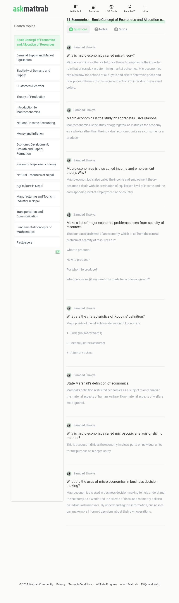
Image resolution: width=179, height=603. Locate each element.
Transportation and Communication (30, 214)
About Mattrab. (129, 584)
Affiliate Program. (106, 584)
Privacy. (61, 584)
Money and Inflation (30, 133)
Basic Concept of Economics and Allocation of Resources (36, 42)
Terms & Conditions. (81, 584)
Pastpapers (24, 242)
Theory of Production (31, 96)
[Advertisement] (116, 542)
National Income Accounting (36, 123)
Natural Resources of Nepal (35, 175)
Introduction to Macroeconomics (28, 110)
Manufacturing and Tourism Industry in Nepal (35, 199)
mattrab (30, 8)
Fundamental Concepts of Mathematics (34, 229)
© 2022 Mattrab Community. (36, 584)
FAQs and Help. (150, 584)
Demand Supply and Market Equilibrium (35, 58)
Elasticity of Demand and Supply (33, 73)
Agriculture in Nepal (30, 186)
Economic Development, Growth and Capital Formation (33, 149)
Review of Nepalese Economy (36, 164)
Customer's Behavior (30, 86)
